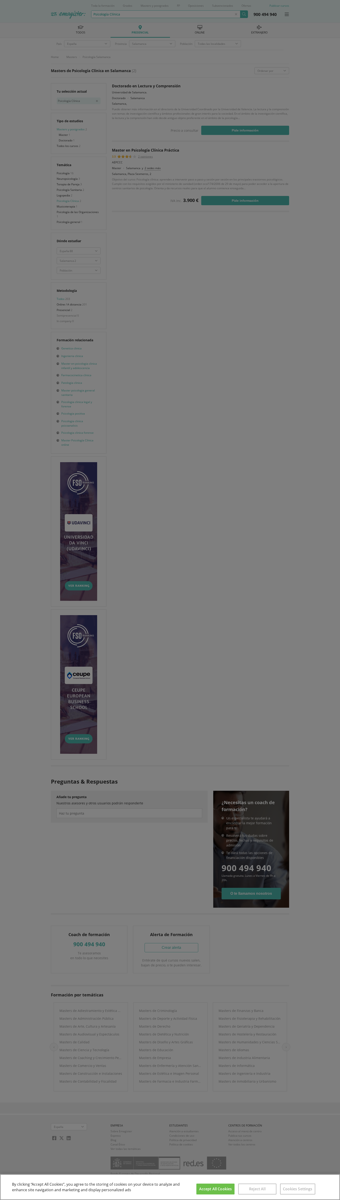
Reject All (257, 1188)
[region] (170, 1187)
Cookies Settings (297, 1188)
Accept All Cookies (215, 1188)
